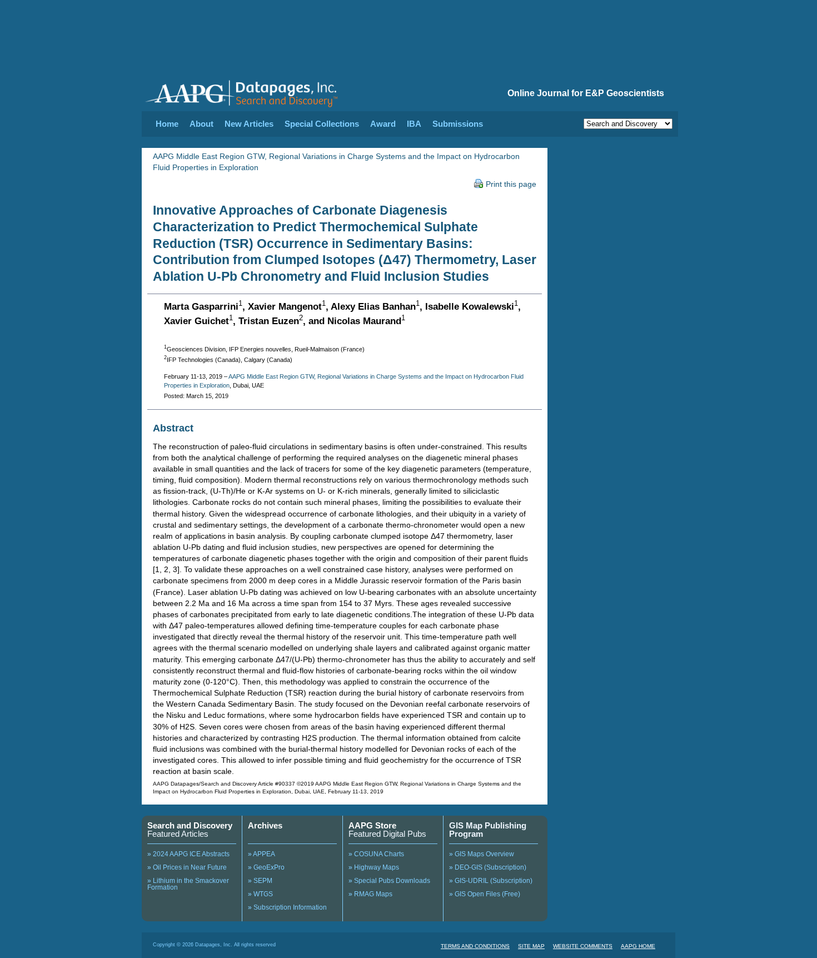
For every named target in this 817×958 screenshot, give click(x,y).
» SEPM (260, 881)
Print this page (511, 184)
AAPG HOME (638, 946)
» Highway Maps (373, 867)
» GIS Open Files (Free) (484, 894)
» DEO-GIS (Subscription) (487, 867)
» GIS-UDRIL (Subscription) (490, 881)
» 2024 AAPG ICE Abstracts (188, 854)
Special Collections (322, 123)
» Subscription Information (287, 907)
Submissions (457, 123)
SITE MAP (531, 946)
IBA (414, 123)
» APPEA (261, 854)
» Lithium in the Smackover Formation (188, 884)
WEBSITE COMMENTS (582, 946)
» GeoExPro (266, 867)
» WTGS (260, 894)
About (201, 123)
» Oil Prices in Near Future (187, 867)
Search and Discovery (189, 825)
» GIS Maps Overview (481, 854)
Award (383, 123)
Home (167, 123)
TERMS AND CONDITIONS (475, 946)
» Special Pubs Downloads (389, 881)
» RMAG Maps (370, 894)
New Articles (249, 123)
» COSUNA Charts (376, 854)
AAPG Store (372, 825)
